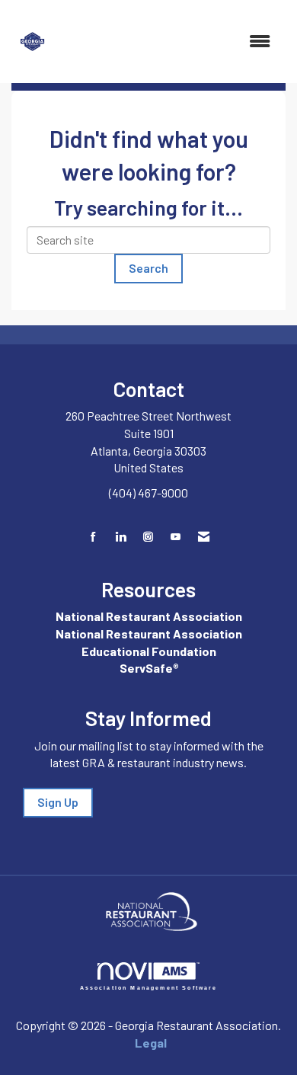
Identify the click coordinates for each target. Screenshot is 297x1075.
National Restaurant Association (149, 616)
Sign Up (57, 802)
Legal (151, 1042)
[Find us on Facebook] (93, 537)
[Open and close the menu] (171, 41)
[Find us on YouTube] (175, 537)
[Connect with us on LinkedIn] (120, 537)
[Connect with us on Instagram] (148, 537)
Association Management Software (149, 987)
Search (148, 268)
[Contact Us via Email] (203, 537)
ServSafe (146, 668)
